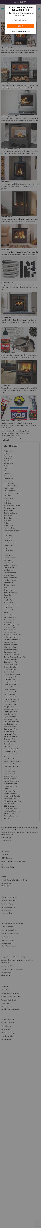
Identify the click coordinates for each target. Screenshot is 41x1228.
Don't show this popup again (21, 31)
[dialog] (20, 614)
